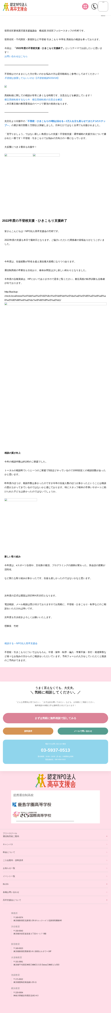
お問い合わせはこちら (16, 56)
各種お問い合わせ (11, 892)
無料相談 (85, 6)
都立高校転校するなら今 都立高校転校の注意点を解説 (33, 99)
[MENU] (103, 6)
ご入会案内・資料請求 (13, 860)
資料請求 (28, 731)
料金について (9, 852)
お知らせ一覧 (9, 868)
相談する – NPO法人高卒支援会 (20, 643)
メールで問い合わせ (83, 731)
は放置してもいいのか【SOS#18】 (32, 78)
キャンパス (8, 844)
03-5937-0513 (55, 750)
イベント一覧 (9, 876)
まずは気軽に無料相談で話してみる (55, 718)
